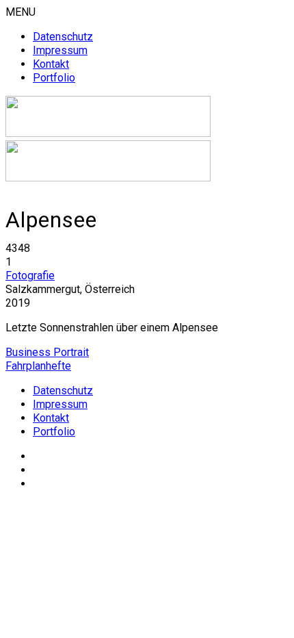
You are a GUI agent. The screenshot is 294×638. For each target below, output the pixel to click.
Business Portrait (47, 352)
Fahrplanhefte (38, 365)
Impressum (60, 50)
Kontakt (51, 64)
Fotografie (30, 275)
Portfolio (54, 77)
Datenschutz (63, 36)
